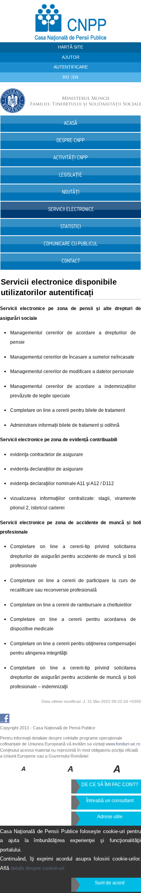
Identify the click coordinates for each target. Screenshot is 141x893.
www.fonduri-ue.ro (123, 743)
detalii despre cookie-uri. (38, 868)
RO (66, 77)
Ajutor (71, 57)
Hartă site (70, 47)
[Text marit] (70, 774)
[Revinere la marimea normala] (23, 774)
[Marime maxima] (117, 774)
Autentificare (71, 67)
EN (75, 77)
